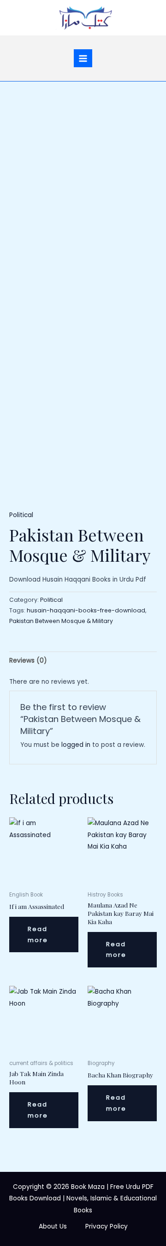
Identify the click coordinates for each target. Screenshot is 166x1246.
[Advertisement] (83, 169)
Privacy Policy (106, 1226)
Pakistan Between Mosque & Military (61, 621)
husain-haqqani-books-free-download (86, 610)
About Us (53, 1226)
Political (21, 515)
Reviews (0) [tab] (28, 660)
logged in (75, 744)
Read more (38, 934)
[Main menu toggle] (83, 58)
